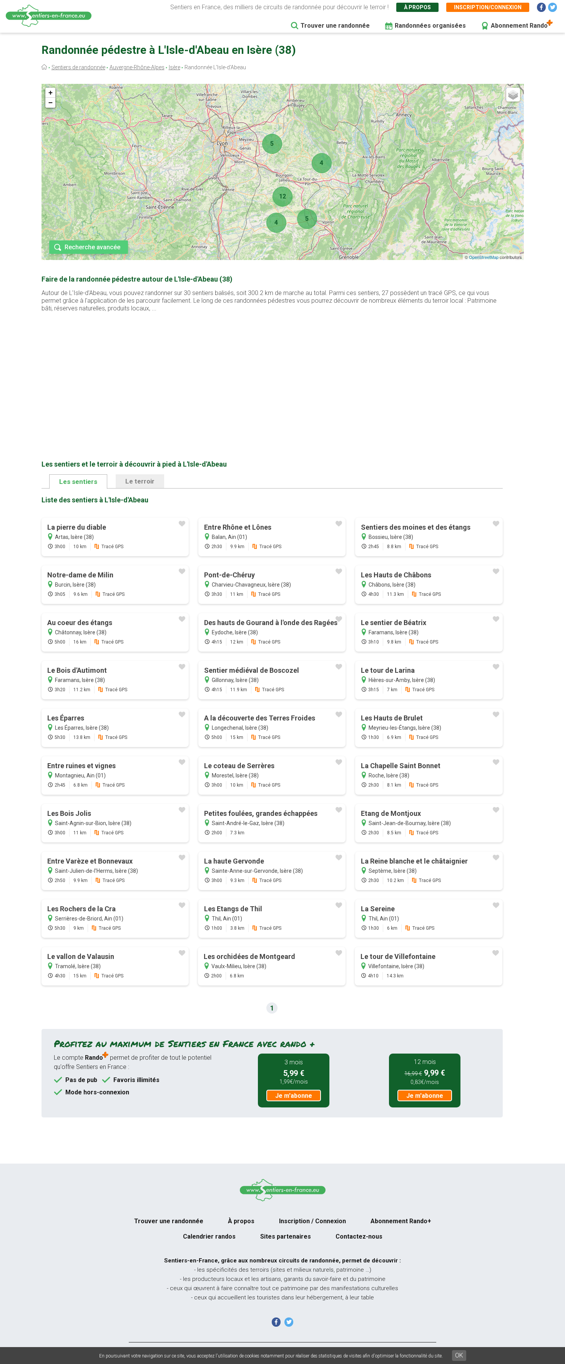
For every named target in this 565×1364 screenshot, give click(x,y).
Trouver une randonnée (335, 25)
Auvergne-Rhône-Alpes (137, 67)
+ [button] (50, 92)
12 (282, 196)
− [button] (50, 102)
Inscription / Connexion (312, 1221)
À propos (417, 7)
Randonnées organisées (430, 25)
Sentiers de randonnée (78, 67)
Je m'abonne (293, 1095)
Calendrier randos (209, 1236)
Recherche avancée (92, 247)
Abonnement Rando (519, 25)
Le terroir (140, 481)
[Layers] (513, 95)
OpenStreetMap (484, 257)
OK (459, 1355)
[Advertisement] (272, 374)
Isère (174, 67)
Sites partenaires (285, 1236)
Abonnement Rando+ (401, 1221)
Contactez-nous (359, 1236)
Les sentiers (78, 481)
